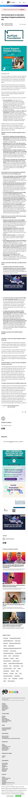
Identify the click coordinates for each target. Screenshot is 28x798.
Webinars (4, 783)
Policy (14, 668)
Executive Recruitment (6, 728)
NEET (10, 665)
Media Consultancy (5, 748)
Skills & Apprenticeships (6, 720)
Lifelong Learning (16, 660)
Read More (22, 793)
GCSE (9, 655)
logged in (11, 441)
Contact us (4, 704)
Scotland (12, 670)
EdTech (3, 717)
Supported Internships (8, 675)
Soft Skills (11, 673)
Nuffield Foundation (8, 23)
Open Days (4, 781)
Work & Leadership (5, 719)
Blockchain (5, 643)
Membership (4, 769)
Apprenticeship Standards (15, 638)
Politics (19, 668)
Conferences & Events (6, 778)
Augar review (17, 640)
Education (4, 716)
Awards (3, 777)
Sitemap (3, 710)
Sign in (24, 2)
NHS (22, 665)
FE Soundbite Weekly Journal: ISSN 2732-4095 (11, 738)
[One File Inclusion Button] (14, 489)
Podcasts (4, 755)
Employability (4, 718)
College (4, 645)
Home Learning (16, 655)
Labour (17, 658)
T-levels (5, 678)
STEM (20, 673)
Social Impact (4, 721)
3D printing (5, 638)
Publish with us (5, 706)
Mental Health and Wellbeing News (16, 663)
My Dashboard (5, 766)
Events (3, 767)
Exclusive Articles (5, 736)
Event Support (4, 750)
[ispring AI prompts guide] (15, 289)
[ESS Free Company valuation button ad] (14, 457)
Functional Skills (18, 653)
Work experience (11, 681)
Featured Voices (5, 737)
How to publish (5, 763)
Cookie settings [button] (9, 796)
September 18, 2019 (8, 25)
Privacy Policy (4, 709)
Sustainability (17, 675)
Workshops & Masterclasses (7, 785)
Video (3, 757)
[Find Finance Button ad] (14, 473)
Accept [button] (18, 795)
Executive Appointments (6, 727)
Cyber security (13, 650)
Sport (16, 673)
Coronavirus (5, 650)
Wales (4, 681)
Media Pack (4, 745)
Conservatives (11, 645)
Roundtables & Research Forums (8, 782)
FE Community (5, 705)
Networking (4, 780)
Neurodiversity (16, 665)
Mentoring (5, 665)
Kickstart (12, 658)
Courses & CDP (5, 779)
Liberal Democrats (7, 660)
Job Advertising (5, 747)
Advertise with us (5, 707)
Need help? (4, 771)
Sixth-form (5, 673)
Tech (9, 678)
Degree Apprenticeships (8, 653)
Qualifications (6, 670)
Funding (5, 655)
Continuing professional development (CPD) (12, 648)
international (5, 658)
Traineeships (14, 678)
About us (3, 703)
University (21, 678)
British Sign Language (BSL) (15, 643)
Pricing (3, 744)
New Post (4, 765)
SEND (17, 670)
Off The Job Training (7, 668)
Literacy (5, 663)
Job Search (4, 730)
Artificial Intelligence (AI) (8, 640)
